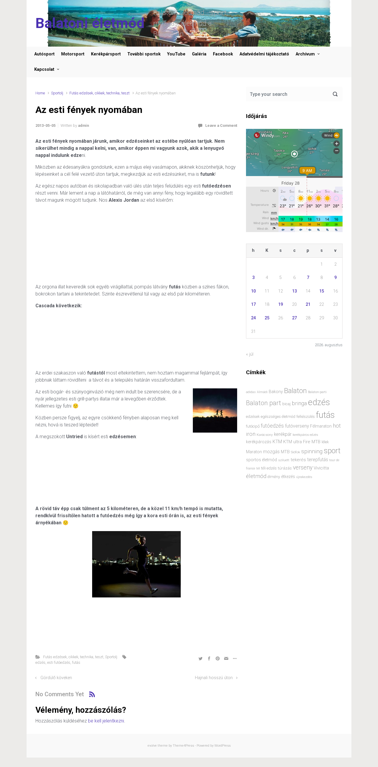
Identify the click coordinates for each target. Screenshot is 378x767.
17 (253, 304)
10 (253, 291)
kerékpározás (258, 441)
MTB (285, 451)
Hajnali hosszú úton (214, 677)
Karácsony (265, 435)
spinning (311, 451)
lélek (325, 442)
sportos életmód (261, 459)
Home (40, 93)
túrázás (285, 468)
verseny (302, 467)
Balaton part (263, 403)
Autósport (44, 54)
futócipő (253, 426)
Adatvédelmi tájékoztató (264, 54)
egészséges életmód (278, 416)
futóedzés (272, 426)
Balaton (295, 391)
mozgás (271, 451)
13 (294, 291)
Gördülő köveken (56, 677)
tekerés (298, 459)
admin (83, 125)
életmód (256, 476)
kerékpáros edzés (305, 435)
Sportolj (57, 93)
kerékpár (282, 434)
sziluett (283, 460)
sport (332, 450)
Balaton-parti (317, 392)
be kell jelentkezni (106, 721)
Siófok (295, 452)
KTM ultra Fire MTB (301, 441)
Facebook (223, 54)
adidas (251, 392)
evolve (152, 746)
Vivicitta (321, 468)
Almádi (262, 392)
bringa (299, 403)
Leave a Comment (221, 125)
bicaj (286, 404)
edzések (253, 416)
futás (76, 662)
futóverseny (297, 426)
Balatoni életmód (89, 23)
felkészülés (305, 416)
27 (294, 318)
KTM (277, 441)
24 (253, 318)
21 (308, 304)
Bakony (276, 391)
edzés (40, 662)
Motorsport (72, 54)
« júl (249, 354)
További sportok (144, 54)
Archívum (305, 54)
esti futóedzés (58, 662)
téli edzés (269, 468)
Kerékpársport (106, 54)
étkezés (288, 476)
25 (267, 318)
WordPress (222, 746)
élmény (274, 476)
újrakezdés (304, 477)
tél (258, 468)
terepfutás (317, 459)
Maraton (254, 451)
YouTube (176, 54)
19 (280, 304)
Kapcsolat (44, 69)
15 (321, 291)
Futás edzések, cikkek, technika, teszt (99, 93)
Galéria (199, 54)
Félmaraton (321, 426)
